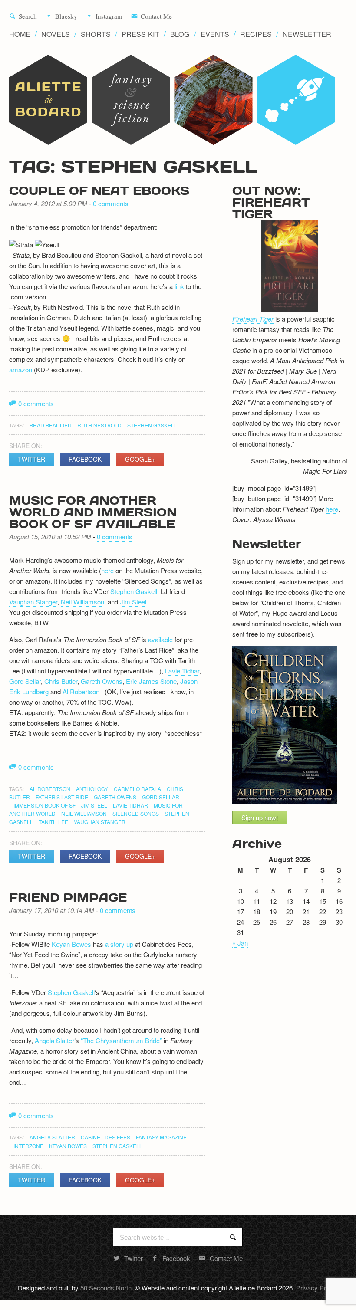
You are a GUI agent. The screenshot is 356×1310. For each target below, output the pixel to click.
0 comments (111, 203)
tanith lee (53, 821)
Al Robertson (82, 691)
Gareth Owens (101, 681)
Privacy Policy (316, 1287)
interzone (28, 1145)
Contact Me (156, 16)
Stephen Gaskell (133, 591)
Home (19, 34)
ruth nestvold (99, 425)
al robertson (50, 788)
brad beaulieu (51, 425)
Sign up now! (259, 817)
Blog (180, 34)
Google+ (140, 459)
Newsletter (307, 34)
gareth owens (115, 797)
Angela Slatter (54, 1040)
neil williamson (84, 813)
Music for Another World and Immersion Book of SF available (93, 511)
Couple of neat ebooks (99, 190)
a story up (119, 944)
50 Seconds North (106, 1287)
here (107, 570)
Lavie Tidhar (182, 670)
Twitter (31, 459)
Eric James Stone (151, 681)
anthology (92, 788)
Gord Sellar (25, 681)
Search (28, 16)
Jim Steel (134, 601)
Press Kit (140, 34)
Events (215, 34)
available (160, 639)
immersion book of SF (44, 805)
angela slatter (52, 1137)
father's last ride (62, 797)
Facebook (85, 459)
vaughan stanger (99, 821)
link (179, 286)
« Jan (240, 942)
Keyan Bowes (71, 944)
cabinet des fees (105, 1137)
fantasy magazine (161, 1137)
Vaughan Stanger (33, 601)
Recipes (256, 34)
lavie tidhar (130, 805)
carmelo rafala (137, 788)
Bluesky (66, 16)
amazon (20, 369)
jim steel (94, 805)
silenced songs (135, 813)
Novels (55, 34)
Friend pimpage (68, 897)
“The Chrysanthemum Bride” (121, 1040)
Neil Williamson (82, 601)
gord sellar (160, 797)
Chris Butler (60, 681)
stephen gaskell (152, 425)
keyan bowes (68, 1145)
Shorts (96, 34)
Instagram (109, 16)
